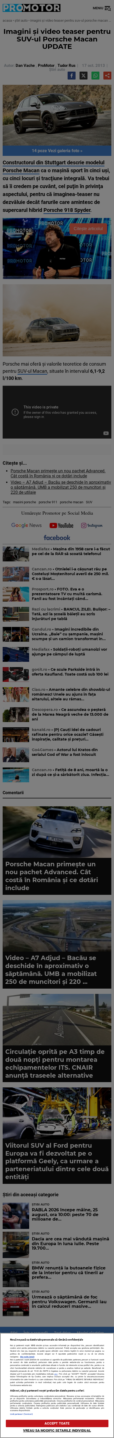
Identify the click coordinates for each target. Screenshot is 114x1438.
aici (56, 1374)
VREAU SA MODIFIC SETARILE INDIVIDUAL (57, 1430)
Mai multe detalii (27, 1357)
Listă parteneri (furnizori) (21, 1414)
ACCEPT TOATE (57, 1423)
